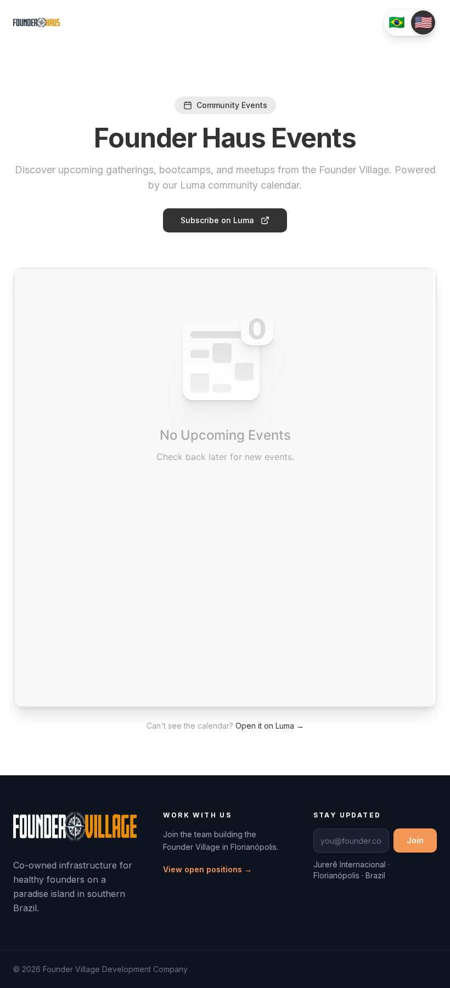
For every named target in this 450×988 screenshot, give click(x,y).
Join (415, 840)
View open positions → (207, 869)
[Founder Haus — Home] (36, 22)
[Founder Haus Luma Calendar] (225, 487)
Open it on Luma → (269, 725)
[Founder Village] (75, 833)
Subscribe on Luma (217, 220)
